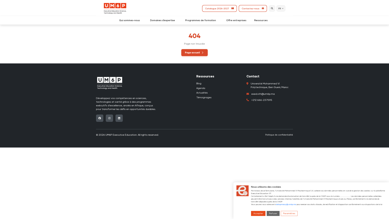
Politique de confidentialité (279, 134)
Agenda (200, 88)
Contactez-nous (251, 8)
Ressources (262, 20)
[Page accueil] (115, 8)
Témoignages (204, 97)
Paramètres (289, 213)
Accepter (258, 213)
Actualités (202, 92)
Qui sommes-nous (130, 20)
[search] (272, 8)
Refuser (273, 213)
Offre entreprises (236, 20)
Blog (198, 83)
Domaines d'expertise (163, 20)
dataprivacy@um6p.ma (286, 204)
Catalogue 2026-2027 (217, 8)
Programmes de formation (201, 20)
